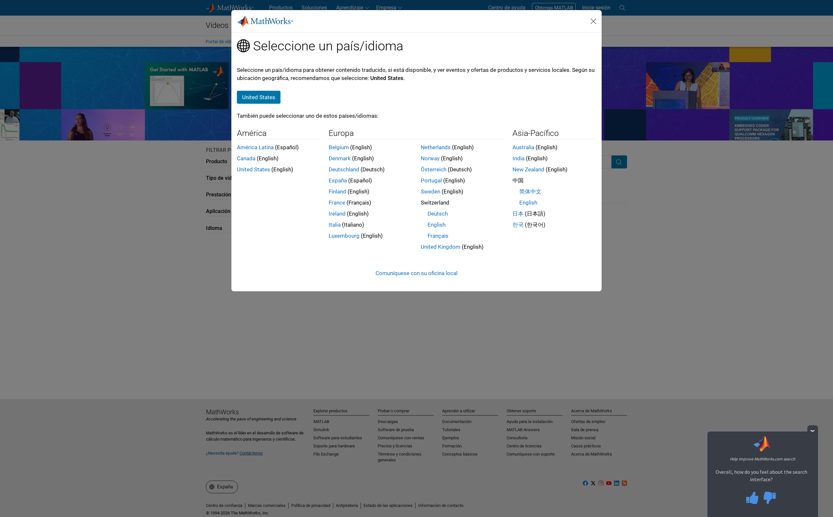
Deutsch (438, 213)
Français (438, 235)
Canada (246, 158)
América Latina (255, 147)
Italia (335, 224)
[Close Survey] (812, 430)
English (436, 224)
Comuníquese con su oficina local (416, 273)
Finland (337, 191)
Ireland (337, 213)
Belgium (339, 147)
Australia (523, 147)
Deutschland (344, 169)
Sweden (430, 191)
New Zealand (528, 169)
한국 (518, 224)
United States (253, 169)
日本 (518, 213)
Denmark (340, 158)
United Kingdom (440, 247)
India (518, 158)
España (338, 180)
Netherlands (436, 147)
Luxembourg (344, 235)
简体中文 (530, 191)
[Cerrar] (593, 21)
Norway (430, 158)
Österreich (433, 169)
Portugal (431, 180)
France (337, 202)
